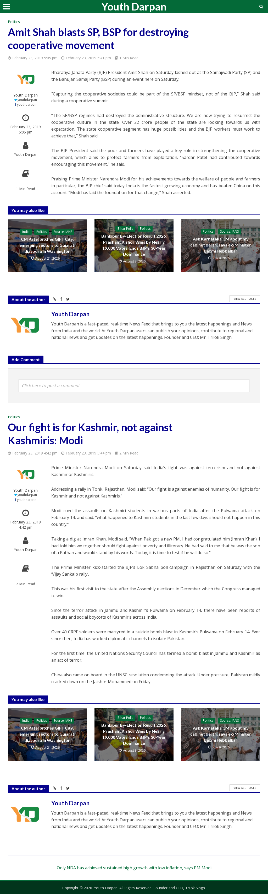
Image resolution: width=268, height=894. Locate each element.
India (26, 231)
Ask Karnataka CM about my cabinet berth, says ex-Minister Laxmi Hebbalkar (220, 244)
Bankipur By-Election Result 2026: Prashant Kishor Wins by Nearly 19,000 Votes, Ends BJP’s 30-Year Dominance (134, 244)
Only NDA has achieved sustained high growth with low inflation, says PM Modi (134, 868)
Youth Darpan (134, 6)
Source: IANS (63, 231)
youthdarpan (27, 100)
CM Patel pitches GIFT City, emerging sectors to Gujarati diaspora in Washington (47, 245)
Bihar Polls (125, 228)
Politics (14, 21)
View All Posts (244, 299)
